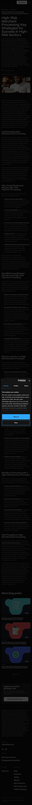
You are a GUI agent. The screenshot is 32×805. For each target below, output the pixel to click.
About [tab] (26, 386)
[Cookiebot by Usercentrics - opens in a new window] (19, 381)
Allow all (16, 416)
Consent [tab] (5, 386)
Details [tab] (16, 386)
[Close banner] (29, 380)
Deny (16, 422)
